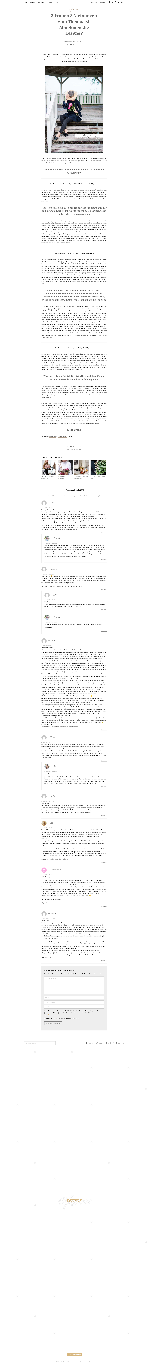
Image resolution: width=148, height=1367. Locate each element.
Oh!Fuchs (70, 1362)
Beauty (50, 2)
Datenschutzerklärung (54, 1015)
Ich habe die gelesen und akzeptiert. (63, 1018)
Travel (58, 2)
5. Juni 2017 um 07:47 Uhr (47, 801)
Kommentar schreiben (78, 41)
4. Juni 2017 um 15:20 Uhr (50, 543)
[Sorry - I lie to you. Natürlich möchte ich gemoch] (55, 1068)
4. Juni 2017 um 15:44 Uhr (47, 645)
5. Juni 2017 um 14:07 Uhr (50, 771)
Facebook (91, 1043)
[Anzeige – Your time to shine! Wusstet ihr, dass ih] (18, 1142)
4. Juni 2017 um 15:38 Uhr (47, 574)
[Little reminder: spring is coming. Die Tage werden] (129, 1068)
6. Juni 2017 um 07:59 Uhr (50, 622)
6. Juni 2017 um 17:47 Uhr (47, 875)
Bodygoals (52, 436)
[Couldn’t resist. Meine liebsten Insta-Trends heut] (129, 1105)
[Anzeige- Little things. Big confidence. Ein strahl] (55, 1179)
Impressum (77, 1362)
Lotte (55, 594)
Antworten (104, 533)
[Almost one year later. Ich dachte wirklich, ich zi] (129, 1142)
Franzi (78, 39)
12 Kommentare (68, 41)
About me (93, 2)
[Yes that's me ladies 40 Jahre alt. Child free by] (129, 1179)
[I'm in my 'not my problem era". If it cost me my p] (92, 1142)
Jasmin (53, 913)
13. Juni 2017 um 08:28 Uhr (48, 918)
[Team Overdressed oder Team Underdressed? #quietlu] (18, 1105)
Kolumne (74, 9)
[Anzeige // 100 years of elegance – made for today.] (55, 1142)
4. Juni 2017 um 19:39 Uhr (47, 742)
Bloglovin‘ (111, 1043)
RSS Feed (121, 1043)
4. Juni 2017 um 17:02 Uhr (50, 600)
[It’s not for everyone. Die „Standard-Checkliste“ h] (92, 1068)
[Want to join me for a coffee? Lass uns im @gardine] (18, 1179)
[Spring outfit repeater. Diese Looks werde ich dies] (92, 1179)
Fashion (32, 2)
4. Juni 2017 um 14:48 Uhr (47, 508)
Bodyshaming (62, 436)
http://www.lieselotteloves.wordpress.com (64, 726)
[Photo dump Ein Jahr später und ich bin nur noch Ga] (18, 1068)
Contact (103, 2)
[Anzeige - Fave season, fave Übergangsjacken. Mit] (92, 1105)
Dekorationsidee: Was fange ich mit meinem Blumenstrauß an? (81, 478)
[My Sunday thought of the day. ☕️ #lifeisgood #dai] (55, 1105)
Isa (51, 822)
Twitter (100, 1043)
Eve (55, 766)
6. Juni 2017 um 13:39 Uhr (47, 828)
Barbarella (55, 869)
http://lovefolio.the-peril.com (58, 859)
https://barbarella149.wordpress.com (53, 903)
